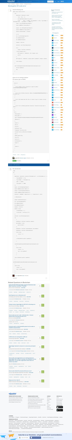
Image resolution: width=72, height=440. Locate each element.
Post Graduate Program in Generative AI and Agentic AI (36, 399)
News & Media (49, 399)
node (26, 366)
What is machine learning (43, 423)
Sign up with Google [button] (24, 437)
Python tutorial (37, 423)
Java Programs (26, 427)
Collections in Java (60, 424)
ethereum (18, 333)
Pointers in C (40, 421)
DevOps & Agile (56, 40)
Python (55, 60)
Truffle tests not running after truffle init (18, 336)
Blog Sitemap (49, 407)
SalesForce (55, 62)
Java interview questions (36, 420)
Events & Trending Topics (57, 127)
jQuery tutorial (11, 423)
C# (54, 92)
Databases (61, 417)
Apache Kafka (56, 119)
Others (55, 109)
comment (19, 160)
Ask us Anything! (56, 129)
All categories (55, 33)
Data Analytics (56, 50)
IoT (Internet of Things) (57, 97)
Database (55, 82)
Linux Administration (57, 102)
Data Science (56, 42)
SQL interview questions (17, 423)
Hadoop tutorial (41, 424)
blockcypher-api (23, 154)
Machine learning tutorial (30, 423)
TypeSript (55, 117)
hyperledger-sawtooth (28, 353)
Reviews (48, 400)
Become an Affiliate (59, 400)
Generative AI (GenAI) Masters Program (33, 397)
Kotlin (55, 99)
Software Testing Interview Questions (14, 427)
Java (54, 77)
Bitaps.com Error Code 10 (14, 380)
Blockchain (17, 289)
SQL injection (57, 423)
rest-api (27, 310)
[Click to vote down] (9, 11)
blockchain (14, 154)
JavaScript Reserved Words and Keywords (34, 427)
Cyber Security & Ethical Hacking (57, 47)
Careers (58, 397)
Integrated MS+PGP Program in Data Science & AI (35, 402)
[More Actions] (48, 161)
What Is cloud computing (28, 424)
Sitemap (48, 406)
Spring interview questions (33, 421)
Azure (55, 80)
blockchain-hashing (24, 333)
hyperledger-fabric (16, 323)
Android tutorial (50, 421)
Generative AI (56, 35)
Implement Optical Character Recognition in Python (14, 428)
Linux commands (45, 421)
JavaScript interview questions (49, 420)
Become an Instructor (60, 399)
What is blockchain (35, 424)
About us (48, 397)
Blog (47, 403)
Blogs (55, 1)
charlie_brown (22, 289)
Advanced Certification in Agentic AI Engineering (16, 397)
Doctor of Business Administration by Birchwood (35, 400)
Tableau (55, 70)
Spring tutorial (56, 420)
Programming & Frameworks (33, 417)
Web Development (57, 72)
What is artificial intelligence (48, 424)
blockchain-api (27, 301)
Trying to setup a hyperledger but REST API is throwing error (22, 304)
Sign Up (62, 1)
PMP (54, 57)
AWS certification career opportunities (14, 424)
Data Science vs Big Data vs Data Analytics (53, 425)
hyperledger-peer (11, 367)
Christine (21, 340)
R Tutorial (21, 427)
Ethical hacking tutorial (51, 423)
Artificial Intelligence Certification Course (15, 402)
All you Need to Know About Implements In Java (27, 428)
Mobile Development (57, 107)
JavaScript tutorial (56, 421)
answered (16, 275)
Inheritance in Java (19, 421)
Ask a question (50, 1)
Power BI (55, 37)
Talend (55, 114)
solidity (19, 342)
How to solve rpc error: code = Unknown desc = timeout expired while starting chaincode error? (21, 315)
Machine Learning (57, 55)
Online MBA (39, 417)
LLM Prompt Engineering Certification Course (15, 399)
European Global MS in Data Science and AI (34, 406)
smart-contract (21, 301)
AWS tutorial (22, 424)
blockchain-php (16, 301)
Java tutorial (25, 420)
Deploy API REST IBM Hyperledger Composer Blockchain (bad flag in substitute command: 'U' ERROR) (22, 285)
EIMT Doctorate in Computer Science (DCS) (34, 407)
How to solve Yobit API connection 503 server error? (20, 371)
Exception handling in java (12, 425)
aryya (21, 308)
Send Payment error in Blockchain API (17, 295)
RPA (54, 112)
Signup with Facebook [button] (36, 437)
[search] (18, 1)
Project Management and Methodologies (52, 417)
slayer (23, 275)
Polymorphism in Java (26, 421)
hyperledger (15, 292)
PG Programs (17, 417)
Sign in (52, 437)
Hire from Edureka (59, 403)
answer (15, 160)
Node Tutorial (55, 424)
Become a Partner (59, 402)
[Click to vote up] (9, 9)
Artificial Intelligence (11, 417)
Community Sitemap (50, 409)
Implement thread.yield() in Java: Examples (47, 427)
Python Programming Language (21, 425)
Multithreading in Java (38, 425)
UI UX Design (56, 75)
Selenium (55, 65)
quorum (34, 353)
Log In (58, 1)
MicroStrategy (56, 104)
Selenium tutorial (11, 420)
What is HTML (30, 420)
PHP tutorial (42, 420)
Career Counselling (57, 124)
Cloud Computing (57, 52)
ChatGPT (55, 45)
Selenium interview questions (19, 420)
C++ (54, 94)
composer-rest (28, 292)
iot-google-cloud (32, 310)
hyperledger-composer (22, 292)
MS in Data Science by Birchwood (33, 403)
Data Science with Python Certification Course (15, 400)
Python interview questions (30, 425)
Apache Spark (56, 122)
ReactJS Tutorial (44, 425)
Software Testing (56, 67)
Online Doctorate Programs (24, 417)
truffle (28, 342)
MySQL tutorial (24, 423)
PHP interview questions (12, 421)
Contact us (48, 402)
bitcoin (18, 154)
